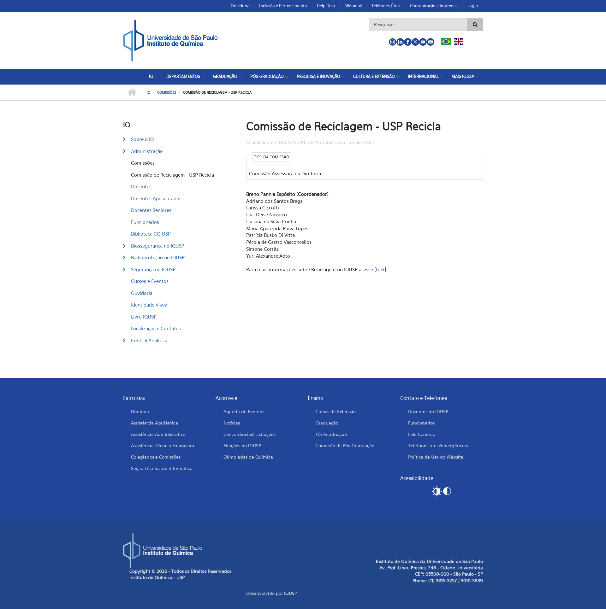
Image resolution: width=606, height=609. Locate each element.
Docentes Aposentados (156, 198)
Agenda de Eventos (243, 411)
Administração (147, 151)
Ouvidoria (240, 5)
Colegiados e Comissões (156, 457)
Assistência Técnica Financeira (162, 445)
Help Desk (326, 5)
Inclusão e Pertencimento (283, 5)
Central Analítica (149, 340)
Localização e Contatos (156, 328)
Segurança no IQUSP (153, 269)
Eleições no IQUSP (242, 445)
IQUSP (290, 593)
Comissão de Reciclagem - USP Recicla (172, 175)
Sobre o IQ (142, 139)
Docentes (141, 186)
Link (380, 269)
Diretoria (140, 411)
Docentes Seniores (151, 210)
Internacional (423, 76)
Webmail (353, 5)
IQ (151, 76)
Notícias (231, 422)
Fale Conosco (421, 434)
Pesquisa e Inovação (318, 76)
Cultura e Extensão (374, 76)
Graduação (225, 76)
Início (131, 92)
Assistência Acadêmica (154, 422)
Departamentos (183, 76)
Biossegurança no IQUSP (157, 246)
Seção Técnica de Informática (162, 468)
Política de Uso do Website (435, 457)
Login (472, 5)
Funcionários (145, 222)
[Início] (170, 40)
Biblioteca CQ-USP (151, 234)
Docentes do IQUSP (428, 411)
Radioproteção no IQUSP (158, 257)
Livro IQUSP (144, 316)
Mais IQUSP (462, 76)
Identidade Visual (150, 304)
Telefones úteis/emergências (438, 445)
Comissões (166, 92)
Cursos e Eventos (150, 281)
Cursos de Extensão (336, 411)
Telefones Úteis (385, 5)
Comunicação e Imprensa (434, 5)
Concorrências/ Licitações (249, 434)
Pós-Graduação (267, 76)
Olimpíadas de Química (248, 457)
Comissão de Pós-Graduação (345, 445)
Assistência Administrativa (158, 434)
